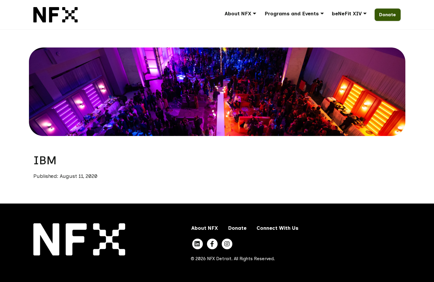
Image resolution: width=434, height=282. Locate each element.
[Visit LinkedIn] (197, 244)
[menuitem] (242, 15)
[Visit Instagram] (227, 244)
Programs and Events (292, 14)
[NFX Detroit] (55, 14)
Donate (387, 14)
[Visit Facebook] (212, 244)
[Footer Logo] (79, 239)
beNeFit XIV (347, 14)
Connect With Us (277, 228)
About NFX (238, 14)
